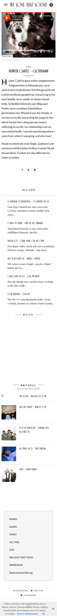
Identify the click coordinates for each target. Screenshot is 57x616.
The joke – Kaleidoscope (33, 396)
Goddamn (16, 60)
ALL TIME (14, 542)
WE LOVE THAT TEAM (21, 557)
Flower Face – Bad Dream (32, 448)
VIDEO (13, 534)
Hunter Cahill (6, 60)
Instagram (29, 595)
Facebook (21, 590)
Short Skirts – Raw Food (32, 407)
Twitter (38, 590)
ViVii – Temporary (28, 469)
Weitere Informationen (27, 613)
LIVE (11, 549)
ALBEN (13, 526)
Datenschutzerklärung (21, 572)
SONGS (28, 67)
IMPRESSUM (16, 565)
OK (43, 613)
